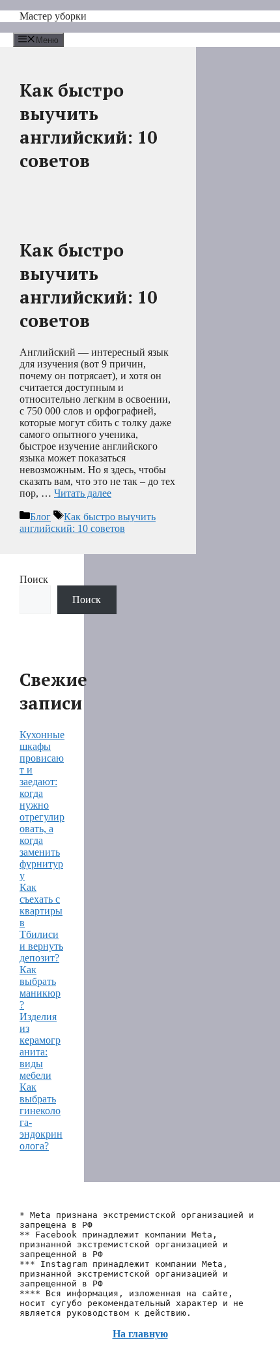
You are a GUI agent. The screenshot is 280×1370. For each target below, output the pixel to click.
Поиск (34, 579)
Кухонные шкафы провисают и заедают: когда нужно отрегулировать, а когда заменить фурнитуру (42, 805)
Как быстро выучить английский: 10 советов (88, 285)
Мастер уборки (53, 16)
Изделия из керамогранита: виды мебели (40, 1046)
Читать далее (82, 493)
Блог (40, 516)
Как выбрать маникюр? (40, 987)
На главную (140, 1333)
